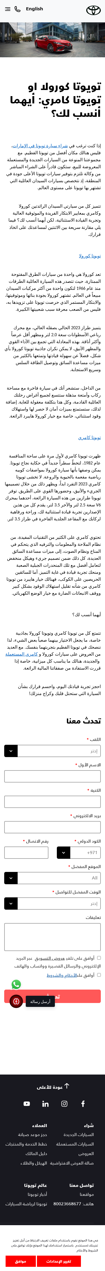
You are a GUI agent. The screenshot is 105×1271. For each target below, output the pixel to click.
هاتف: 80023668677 (73, 1203)
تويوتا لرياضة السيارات (26, 1203)
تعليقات (93, 917)
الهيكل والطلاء (33, 1162)
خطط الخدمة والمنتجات (26, 1143)
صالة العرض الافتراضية (72, 1162)
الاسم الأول (90, 765)
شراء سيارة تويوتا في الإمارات (40, 145)
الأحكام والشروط (62, 975)
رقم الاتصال (37, 841)
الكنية (96, 790)
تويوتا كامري (89, 437)
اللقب (95, 739)
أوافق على (70, 975)
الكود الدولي (89, 841)
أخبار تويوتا (37, 1194)
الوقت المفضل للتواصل (78, 892)
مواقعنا (87, 1194)
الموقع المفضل (86, 867)
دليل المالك (36, 1153)
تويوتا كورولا (90, 255)
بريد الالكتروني (87, 816)
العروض (86, 1153)
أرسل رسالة (40, 1001)
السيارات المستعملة (75, 1143)
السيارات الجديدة (79, 1134)
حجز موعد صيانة (32, 1134)
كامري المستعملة (21, 654)
